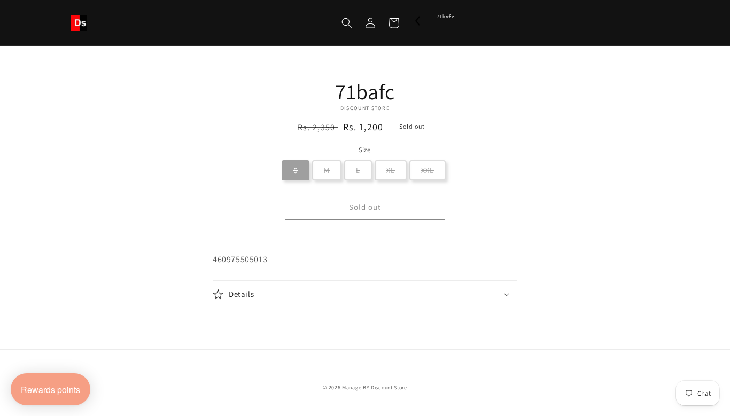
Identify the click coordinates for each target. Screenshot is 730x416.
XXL (427, 170)
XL (390, 170)
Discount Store (389, 387)
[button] (347, 23)
